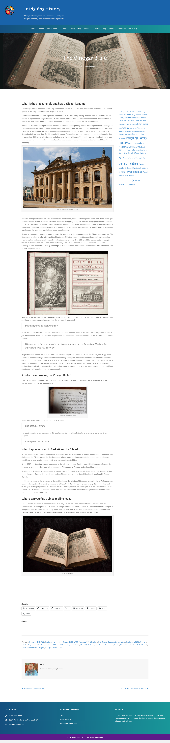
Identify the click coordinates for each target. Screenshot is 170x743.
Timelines (87, 29)
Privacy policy (65, 719)
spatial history (128, 175)
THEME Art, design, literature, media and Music (40, 645)
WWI (134, 184)
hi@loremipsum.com (17, 724)
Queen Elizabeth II (134, 168)
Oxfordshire (124, 645)
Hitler (142, 134)
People (64, 29)
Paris (125, 158)
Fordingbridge (127, 134)
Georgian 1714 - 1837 (54, 648)
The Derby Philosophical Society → (134, 688)
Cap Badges (122, 120)
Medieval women (133, 150)
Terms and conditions (68, 723)
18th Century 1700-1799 (68, 642)
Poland (141, 164)
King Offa (137, 147)
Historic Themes (53, 29)
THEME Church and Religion (33, 648)
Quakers (122, 168)
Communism (122, 124)
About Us (131, 29)
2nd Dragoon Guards (125, 112)
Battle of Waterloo (133, 117)
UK (99, 642)
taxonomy (126, 180)
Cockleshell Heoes (140, 120)
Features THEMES (36, 642)
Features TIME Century (88, 642)
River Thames (134, 171)
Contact (97, 29)
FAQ (61, 715)
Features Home (51, 642)
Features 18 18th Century (136, 642)
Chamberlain (130, 120)
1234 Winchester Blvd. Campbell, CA (23, 720)
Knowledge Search (116, 29)
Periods (41, 29)
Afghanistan (136, 112)
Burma (143, 117)
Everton (128, 131)
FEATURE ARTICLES (138, 645)
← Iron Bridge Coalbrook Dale (33, 688)
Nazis (121, 153)
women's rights (125, 184)
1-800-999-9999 (15, 716)
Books (116, 645)
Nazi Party (143, 150)
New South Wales (131, 153)
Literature (121, 642)
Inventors (132, 143)
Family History (75, 29)
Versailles (138, 180)
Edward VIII (133, 128)
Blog (104, 29)
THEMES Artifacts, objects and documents (96, 645)
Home (33, 29)
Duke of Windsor (132, 124)
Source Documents (109, 642)
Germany (135, 134)
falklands (135, 131)
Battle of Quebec (133, 115)
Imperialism (122, 138)
